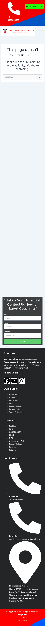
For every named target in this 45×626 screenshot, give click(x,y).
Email (6, 323)
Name (6, 314)
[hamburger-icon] (41, 28)
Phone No (7, 332)
